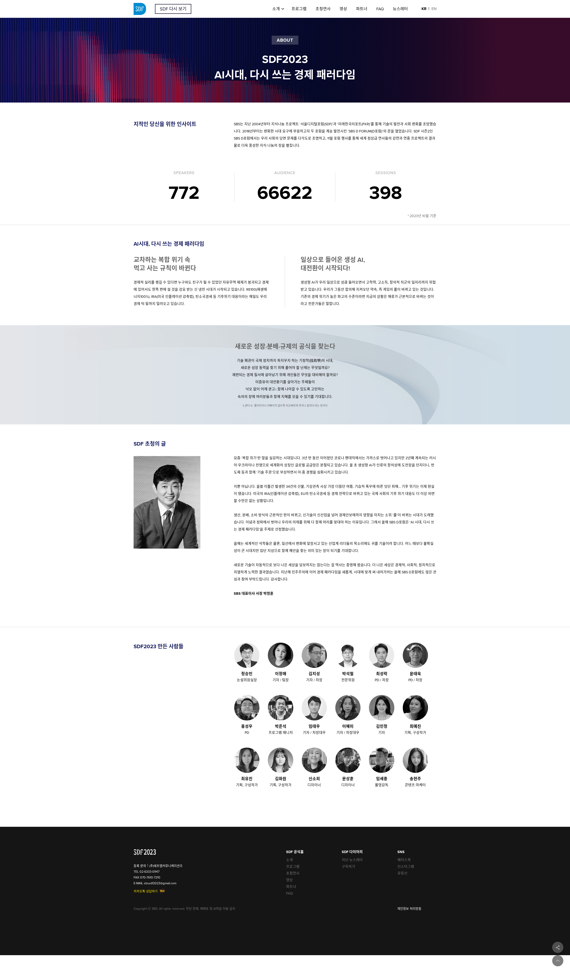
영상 (289, 879)
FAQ (289, 893)
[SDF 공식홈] (145, 852)
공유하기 (557, 947)
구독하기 (348, 866)
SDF (140, 9)
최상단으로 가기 (557, 960)
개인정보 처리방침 (409, 908)
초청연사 (292, 873)
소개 (289, 859)
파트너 (291, 886)
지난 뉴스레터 (352, 859)
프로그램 (292, 866)
